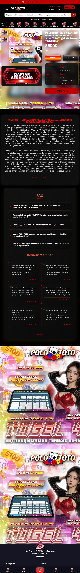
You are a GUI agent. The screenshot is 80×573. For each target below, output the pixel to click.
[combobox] (38, 15)
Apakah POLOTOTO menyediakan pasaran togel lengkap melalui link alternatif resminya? (39, 235)
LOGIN (53, 58)
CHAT (72, 571)
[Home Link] (18, 8)
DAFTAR (70, 58)
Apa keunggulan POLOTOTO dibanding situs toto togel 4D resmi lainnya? (38, 225)
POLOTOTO (62, 90)
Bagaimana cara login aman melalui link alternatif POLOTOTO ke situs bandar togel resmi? (40, 245)
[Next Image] (38, 48)
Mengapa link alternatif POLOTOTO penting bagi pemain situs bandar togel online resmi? (40, 216)
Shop (6, 9)
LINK (56, 571)
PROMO (8, 571)
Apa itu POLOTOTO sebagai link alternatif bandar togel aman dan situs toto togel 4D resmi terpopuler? (40, 206)
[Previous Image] (12, 48)
